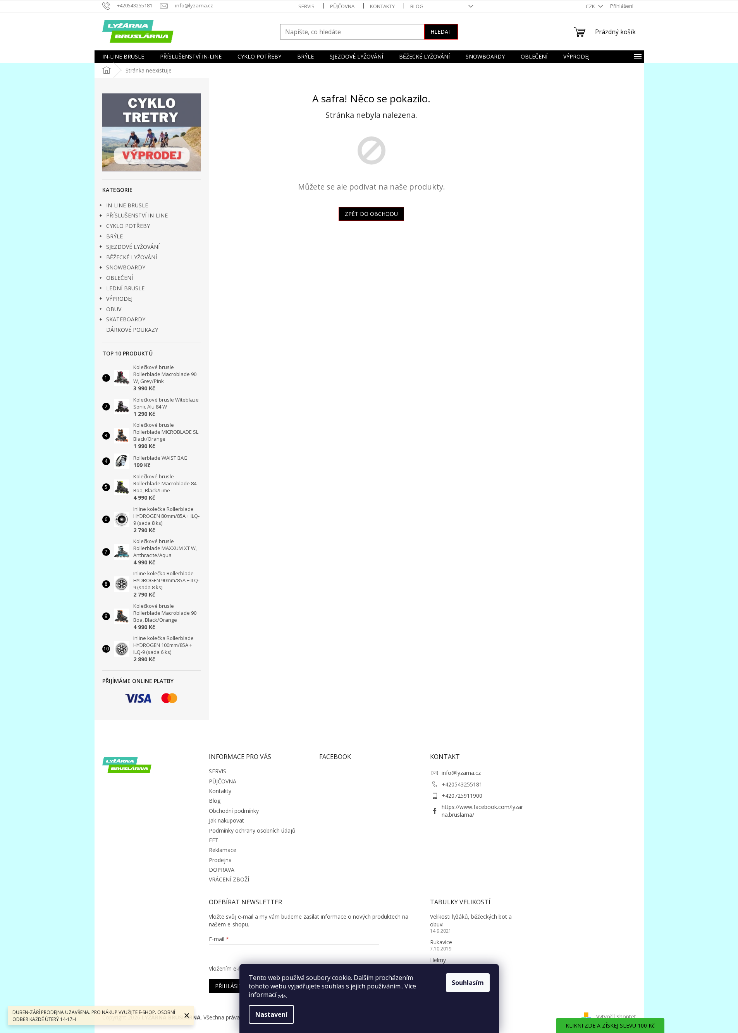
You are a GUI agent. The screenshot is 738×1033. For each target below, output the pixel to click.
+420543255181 (462, 784)
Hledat (441, 31)
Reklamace (222, 850)
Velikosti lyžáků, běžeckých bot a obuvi (471, 920)
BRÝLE (114, 236)
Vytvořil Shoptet (616, 1016)
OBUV (113, 309)
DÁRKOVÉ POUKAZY (132, 329)
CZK (591, 6)
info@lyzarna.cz (461, 772)
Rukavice (441, 942)
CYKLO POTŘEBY (128, 225)
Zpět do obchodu (371, 213)
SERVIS (306, 6)
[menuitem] (123, 56)
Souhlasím (468, 982)
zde (282, 996)
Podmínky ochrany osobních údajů (252, 830)
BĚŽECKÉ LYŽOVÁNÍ (131, 257)
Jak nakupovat (226, 820)
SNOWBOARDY (125, 267)
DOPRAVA (221, 869)
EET (213, 840)
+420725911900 (462, 795)
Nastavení (271, 1014)
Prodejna (220, 860)
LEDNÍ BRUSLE (125, 288)
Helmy (438, 960)
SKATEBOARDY (125, 319)
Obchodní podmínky (234, 810)
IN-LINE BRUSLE (127, 205)
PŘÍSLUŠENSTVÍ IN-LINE (137, 215)
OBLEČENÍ (119, 277)
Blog (416, 6)
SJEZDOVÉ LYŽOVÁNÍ (133, 246)
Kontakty (382, 6)
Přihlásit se (232, 986)
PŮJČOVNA (342, 6)
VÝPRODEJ (119, 298)
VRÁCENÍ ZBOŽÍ (229, 879)
